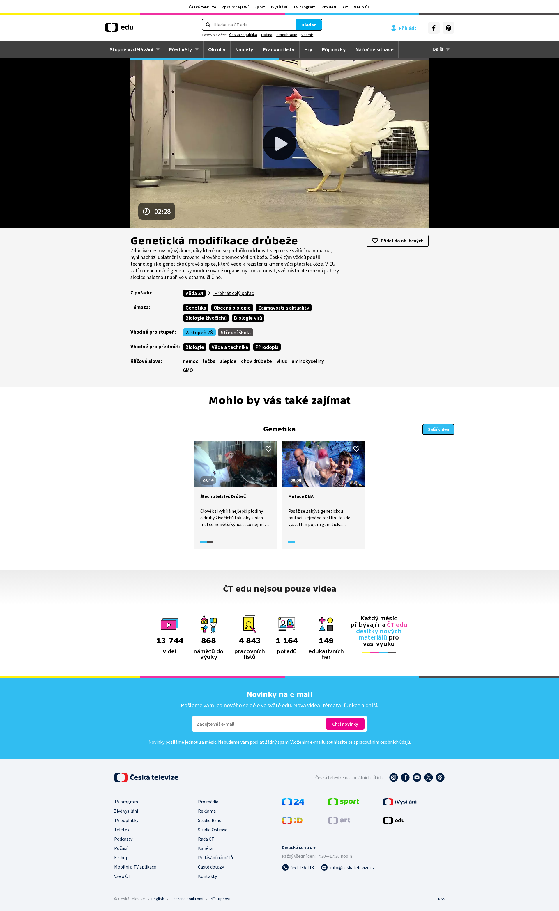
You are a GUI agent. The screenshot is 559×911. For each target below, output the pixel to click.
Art (345, 7)
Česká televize (202, 7)
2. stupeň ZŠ (199, 332)
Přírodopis (267, 347)
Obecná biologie (232, 307)
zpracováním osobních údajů (381, 742)
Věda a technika (230, 347)
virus (282, 361)
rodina (266, 34)
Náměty (244, 49)
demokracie (286, 34)
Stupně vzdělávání (131, 49)
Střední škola (236, 332)
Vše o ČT (362, 7)
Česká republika (243, 34)
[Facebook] (434, 28)
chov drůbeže (256, 361)
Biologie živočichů (206, 318)
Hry (308, 49)
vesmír (307, 34)
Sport (259, 7)
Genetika (195, 307)
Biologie (194, 347)
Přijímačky (334, 49)
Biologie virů (248, 318)
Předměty (180, 49)
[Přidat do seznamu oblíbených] (268, 449)
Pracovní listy (279, 49)
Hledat (308, 25)
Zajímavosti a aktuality (283, 307)
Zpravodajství (235, 7)
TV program (304, 7)
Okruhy (217, 49)
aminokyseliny (308, 361)
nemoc (190, 361)
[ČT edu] (119, 29)
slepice (228, 361)
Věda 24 (194, 293)
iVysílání (279, 7)
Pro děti (328, 7)
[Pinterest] (448, 28)
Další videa (438, 429)
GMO (188, 370)
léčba (209, 361)
